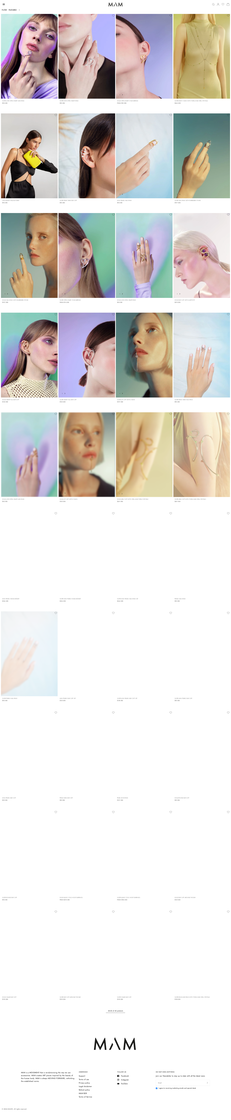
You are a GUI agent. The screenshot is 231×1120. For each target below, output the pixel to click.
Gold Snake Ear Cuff (9, 997)
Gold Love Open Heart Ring (126, 300)
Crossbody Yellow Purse (10, 200)
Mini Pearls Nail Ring (124, 200)
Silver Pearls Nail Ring (9, 698)
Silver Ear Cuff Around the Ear (70, 997)
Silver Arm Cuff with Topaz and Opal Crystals (190, 499)
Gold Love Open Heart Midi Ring (13, 499)
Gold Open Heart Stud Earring (127, 101)
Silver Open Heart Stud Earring (70, 300)
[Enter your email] (207, 1083)
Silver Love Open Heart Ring (69, 101)
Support (82, 1076)
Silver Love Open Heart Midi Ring (13, 101)
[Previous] (4, 94)
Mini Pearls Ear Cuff (9, 798)
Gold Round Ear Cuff (182, 798)
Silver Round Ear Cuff (9, 897)
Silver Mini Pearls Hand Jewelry (70, 599)
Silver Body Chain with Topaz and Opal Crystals (191, 101)
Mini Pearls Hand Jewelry (10, 599)
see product (168, 94)
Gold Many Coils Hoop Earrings (71, 897)
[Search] (213, 4)
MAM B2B (83, 1093)
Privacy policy (84, 1083)
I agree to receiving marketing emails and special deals (177, 1088)
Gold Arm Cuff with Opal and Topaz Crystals (132, 499)
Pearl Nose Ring (122, 798)
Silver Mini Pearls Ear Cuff (183, 698)
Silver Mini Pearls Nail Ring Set (127, 599)
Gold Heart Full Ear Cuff (10, 399)
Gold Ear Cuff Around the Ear (185, 897)
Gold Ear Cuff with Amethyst (185, 300)
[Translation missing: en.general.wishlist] (223, 4)
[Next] (8, 94)
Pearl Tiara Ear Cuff (66, 798)
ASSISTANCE (83, 1072)
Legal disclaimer (85, 1086)
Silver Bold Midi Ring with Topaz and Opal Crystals (192, 997)
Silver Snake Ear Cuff (124, 997)
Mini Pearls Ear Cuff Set (68, 698)
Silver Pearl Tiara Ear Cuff (68, 200)
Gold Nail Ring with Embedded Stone (15, 300)
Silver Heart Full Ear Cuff (68, 399)
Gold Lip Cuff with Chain (68, 499)
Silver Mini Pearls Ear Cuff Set (127, 698)
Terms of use (84, 1079)
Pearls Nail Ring (180, 599)
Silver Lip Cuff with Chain (126, 399)
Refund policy (84, 1090)
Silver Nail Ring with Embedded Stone (188, 200)
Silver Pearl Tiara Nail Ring (184, 399)
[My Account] (218, 4)
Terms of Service (85, 1097)
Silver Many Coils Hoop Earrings (128, 897)
